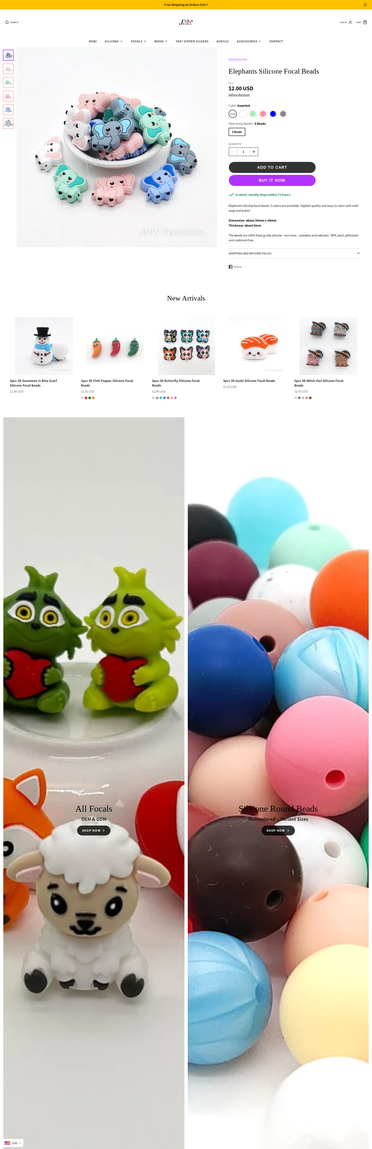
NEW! (93, 41)
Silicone (112, 41)
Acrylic (222, 41)
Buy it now (272, 180)
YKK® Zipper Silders (192, 41)
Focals (136, 41)
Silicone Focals (238, 59)
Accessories (247, 41)
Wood (159, 41)
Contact (276, 41)
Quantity (235, 144)
